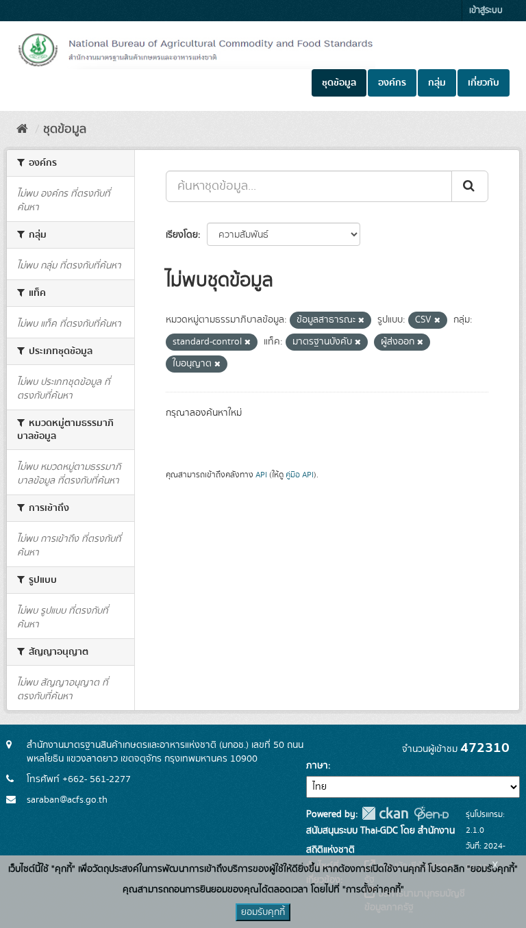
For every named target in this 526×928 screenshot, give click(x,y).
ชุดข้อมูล (339, 82)
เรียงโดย (182, 235)
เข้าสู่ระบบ (486, 10)
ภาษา (317, 766)
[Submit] (469, 186)
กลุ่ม (437, 82)
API (261, 475)
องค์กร (392, 82)
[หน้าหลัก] (22, 129)
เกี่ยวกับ (483, 82)
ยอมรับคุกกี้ (263, 912)
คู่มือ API (300, 475)
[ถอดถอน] (361, 320)
